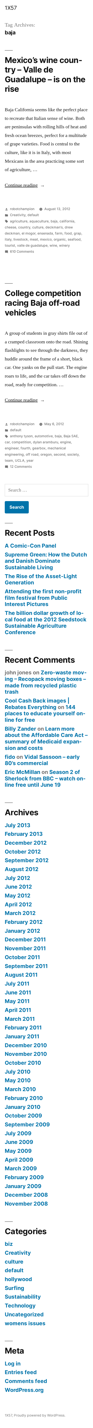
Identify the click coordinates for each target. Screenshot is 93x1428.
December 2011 (25, 939)
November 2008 (26, 1203)
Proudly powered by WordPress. (39, 1415)
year (30, 460)
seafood (74, 239)
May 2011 (17, 1001)
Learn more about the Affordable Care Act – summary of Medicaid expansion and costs (46, 738)
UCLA (19, 460)
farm (59, 233)
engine (65, 442)
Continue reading (25, 185)
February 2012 (24, 922)
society (73, 454)
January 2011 (22, 1036)
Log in (13, 1363)
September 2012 (27, 860)
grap (77, 233)
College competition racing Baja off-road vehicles (43, 302)
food (68, 233)
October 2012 (23, 851)
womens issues (25, 1323)
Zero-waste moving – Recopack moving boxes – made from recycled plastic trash (46, 682)
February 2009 (24, 1177)
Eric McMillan (22, 772)
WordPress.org (24, 1390)
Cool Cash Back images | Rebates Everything (37, 703)
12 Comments (21, 467)
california (66, 221)
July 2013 (17, 825)
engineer (12, 448)
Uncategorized (24, 1314)
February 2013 (24, 834)
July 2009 (18, 1133)
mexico (46, 239)
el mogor (28, 233)
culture (37, 227)
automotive (44, 436)
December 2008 (26, 1195)
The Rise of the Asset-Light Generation (41, 579)
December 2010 (26, 1045)
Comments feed (26, 1381)
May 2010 (18, 1080)
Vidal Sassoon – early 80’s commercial (42, 760)
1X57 (11, 8)
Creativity (18, 215)
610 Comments (22, 251)
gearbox (39, 448)
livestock (20, 239)
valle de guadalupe (32, 245)
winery (64, 245)
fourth (25, 448)
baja (54, 221)
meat (34, 239)
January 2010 (22, 1107)
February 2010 (24, 1098)
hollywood (18, 1279)
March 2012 (20, 913)
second (59, 454)
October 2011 (22, 957)
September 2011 (26, 966)
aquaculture (39, 221)
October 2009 (23, 1115)
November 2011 (25, 948)
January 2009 (23, 1186)
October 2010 (23, 1063)
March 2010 (20, 1089)
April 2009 (19, 1159)
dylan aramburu (45, 442)
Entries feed (21, 1372)
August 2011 (21, 974)
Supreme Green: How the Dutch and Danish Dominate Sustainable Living (46, 561)
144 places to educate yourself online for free (45, 713)
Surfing (14, 1288)
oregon (46, 454)
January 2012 (22, 931)
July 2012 (17, 878)
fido (10, 757)
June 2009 (19, 1142)
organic (60, 239)
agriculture (18, 221)
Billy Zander (20, 728)
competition (21, 442)
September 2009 (27, 1124)
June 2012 (18, 886)
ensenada (45, 233)
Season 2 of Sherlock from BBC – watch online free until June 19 (45, 778)
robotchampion (22, 209)
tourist (10, 245)
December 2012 (26, 842)
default (33, 215)
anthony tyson (21, 436)
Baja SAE (71, 436)
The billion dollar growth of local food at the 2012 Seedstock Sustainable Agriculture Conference (45, 622)
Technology (20, 1305)
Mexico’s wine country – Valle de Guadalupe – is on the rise (45, 74)
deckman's (54, 227)
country (24, 227)
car (7, 442)
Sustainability (23, 1296)
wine (53, 245)
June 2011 (18, 992)
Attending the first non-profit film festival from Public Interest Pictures (43, 597)
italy (8, 239)
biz (9, 1244)
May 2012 (17, 895)
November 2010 (26, 1054)
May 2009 (18, 1151)
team (9, 460)
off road (32, 454)
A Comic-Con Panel (30, 545)
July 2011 (17, 983)
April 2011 (18, 1010)
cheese (10, 227)
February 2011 (23, 1027)
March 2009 (21, 1168)
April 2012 (18, 904)
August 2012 (21, 869)
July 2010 (17, 1071)
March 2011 (20, 1019)
